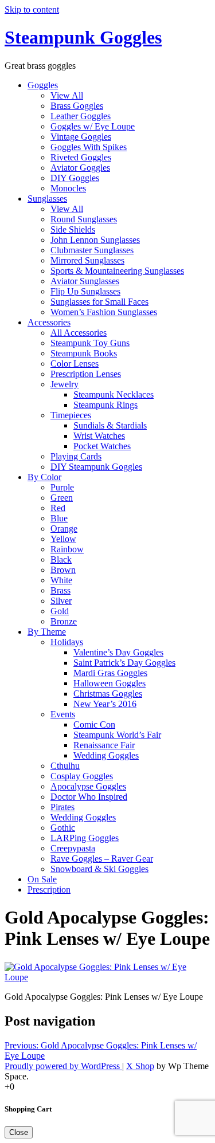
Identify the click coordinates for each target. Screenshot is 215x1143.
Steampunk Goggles (83, 37)
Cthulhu (65, 766)
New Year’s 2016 (104, 704)
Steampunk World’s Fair (117, 735)
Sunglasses (47, 198)
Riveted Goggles (80, 157)
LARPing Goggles (84, 838)
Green (61, 497)
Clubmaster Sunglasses (92, 250)
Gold (59, 611)
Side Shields (72, 229)
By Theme (47, 632)
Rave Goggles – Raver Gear (101, 858)
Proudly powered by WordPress (63, 1066)
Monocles (68, 188)
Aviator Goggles (80, 167)
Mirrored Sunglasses (87, 260)
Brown (63, 570)
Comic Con (94, 724)
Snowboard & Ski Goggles (99, 869)
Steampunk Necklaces (113, 394)
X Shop (140, 1066)
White (61, 580)
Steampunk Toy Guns (90, 343)
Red (57, 508)
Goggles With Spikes (88, 147)
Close (18, 1132)
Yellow (63, 539)
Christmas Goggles (107, 693)
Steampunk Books (83, 353)
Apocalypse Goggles (88, 786)
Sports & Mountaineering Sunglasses (117, 271)
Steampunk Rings (105, 405)
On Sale (42, 879)
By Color (44, 477)
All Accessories (78, 332)
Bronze (63, 621)
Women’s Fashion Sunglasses (103, 312)
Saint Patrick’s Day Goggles (124, 662)
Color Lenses (74, 363)
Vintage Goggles (80, 137)
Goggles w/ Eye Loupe (92, 126)
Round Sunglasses (83, 219)
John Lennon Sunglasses (95, 240)
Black (61, 559)
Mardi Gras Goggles (110, 673)
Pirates (62, 807)
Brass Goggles (76, 106)
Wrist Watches (99, 436)
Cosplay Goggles (81, 776)
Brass (60, 590)
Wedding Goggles (106, 755)
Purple (62, 487)
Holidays (66, 642)
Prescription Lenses (85, 374)
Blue (59, 518)
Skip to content (32, 9)
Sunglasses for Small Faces (99, 302)
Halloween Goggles (109, 683)
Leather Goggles (80, 116)
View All (66, 95)
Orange (63, 528)
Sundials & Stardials (110, 425)
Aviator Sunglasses (84, 281)
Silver (61, 601)
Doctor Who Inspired (88, 797)
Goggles (43, 85)
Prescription (49, 889)
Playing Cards (75, 456)
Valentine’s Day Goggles (118, 652)
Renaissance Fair (104, 745)
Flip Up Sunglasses (85, 291)
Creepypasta (72, 848)
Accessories (49, 322)
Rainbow (67, 549)
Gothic (62, 827)
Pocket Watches (102, 446)
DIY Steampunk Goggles (96, 467)
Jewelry (64, 384)
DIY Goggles (74, 178)
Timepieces (70, 415)
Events (62, 714)
